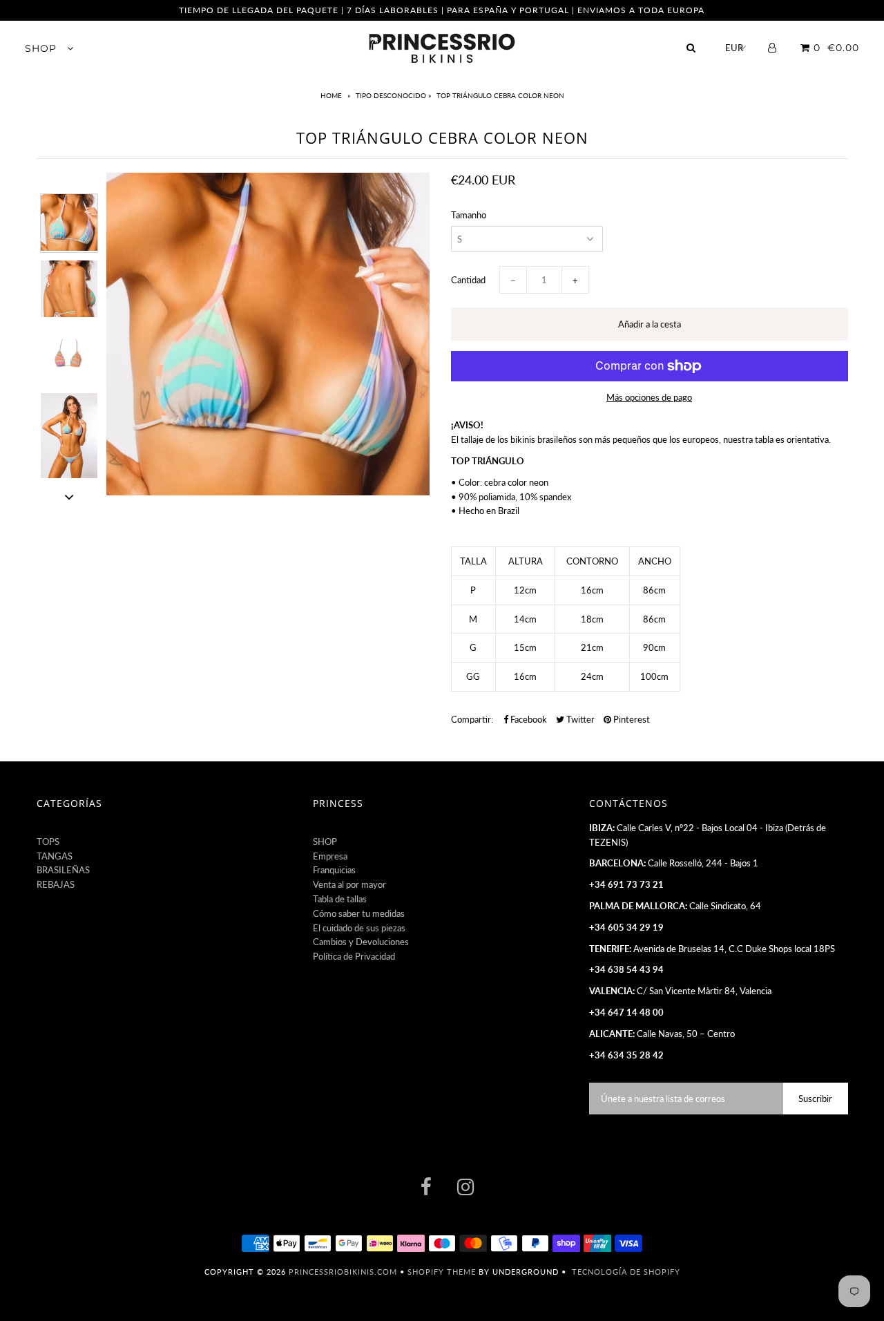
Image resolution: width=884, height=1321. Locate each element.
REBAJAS (56, 884)
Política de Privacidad (354, 956)
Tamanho (468, 214)
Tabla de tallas (340, 898)
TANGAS (55, 856)
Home (332, 95)
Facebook (527, 719)
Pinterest (630, 719)
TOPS (48, 841)
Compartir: (472, 719)
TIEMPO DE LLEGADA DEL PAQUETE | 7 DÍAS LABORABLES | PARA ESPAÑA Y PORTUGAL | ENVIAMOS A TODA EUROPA (441, 10)
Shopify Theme (441, 1271)
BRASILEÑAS (63, 869)
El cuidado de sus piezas (359, 927)
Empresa (330, 856)
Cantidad (468, 279)
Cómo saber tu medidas (359, 913)
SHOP (42, 48)
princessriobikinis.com (343, 1271)
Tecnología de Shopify (626, 1271)
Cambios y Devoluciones (361, 941)
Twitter (579, 719)
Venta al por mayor (349, 884)
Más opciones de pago (649, 397)
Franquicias (334, 869)
